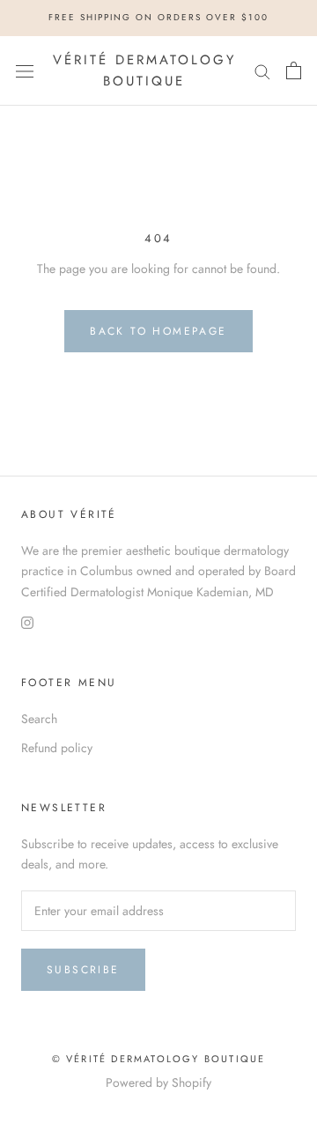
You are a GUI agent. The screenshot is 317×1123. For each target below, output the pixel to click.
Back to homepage (158, 331)
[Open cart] (293, 70)
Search (39, 719)
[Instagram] (27, 622)
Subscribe (83, 970)
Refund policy (56, 748)
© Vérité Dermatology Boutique (159, 1059)
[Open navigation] (24, 70)
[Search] (262, 70)
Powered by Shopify (158, 1082)
